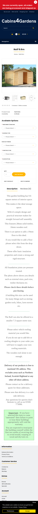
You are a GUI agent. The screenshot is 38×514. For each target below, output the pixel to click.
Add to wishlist (8, 181)
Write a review (23, 105)
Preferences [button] (10, 511)
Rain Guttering (6, 141)
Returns (4, 469)
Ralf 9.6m (21, 54)
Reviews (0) (25, 188)
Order (3, 498)
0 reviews (14, 105)
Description (12, 188)
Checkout (31, 11)
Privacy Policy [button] (22, 507)
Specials (4, 486)
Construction (6, 150)
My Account (7, 11)
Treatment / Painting (8, 124)
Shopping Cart (24, 11)
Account (4, 496)
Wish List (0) (15, 11)
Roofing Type (6, 133)
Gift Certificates (6, 484)
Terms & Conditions (7, 456)
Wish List (4, 501)
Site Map (4, 471)
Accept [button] (27, 511)
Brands (4, 482)
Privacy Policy (6, 454)
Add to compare (25, 181)
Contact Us (5, 467)
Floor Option (6, 159)
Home (16, 54)
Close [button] (34, 502)
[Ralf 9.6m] (19, 76)
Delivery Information (7, 452)
